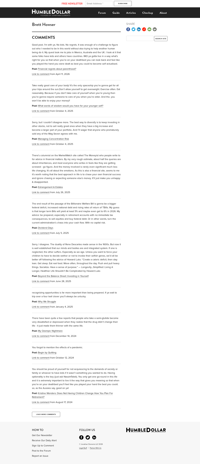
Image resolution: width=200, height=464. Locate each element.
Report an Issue (40, 456)
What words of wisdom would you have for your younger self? (70, 105)
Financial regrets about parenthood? (57, 69)
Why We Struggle (47, 301)
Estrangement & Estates (50, 187)
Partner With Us (95, 448)
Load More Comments (46, 414)
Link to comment (41, 74)
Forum (102, 13)
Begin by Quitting (47, 352)
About (163, 13)
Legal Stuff (83, 448)
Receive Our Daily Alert (44, 440)
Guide (116, 13)
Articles (131, 13)
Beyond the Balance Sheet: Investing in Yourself (63, 276)
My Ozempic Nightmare (50, 330)
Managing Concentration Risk (53, 138)
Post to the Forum (41, 450)
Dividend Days (45, 227)
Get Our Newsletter (42, 435)
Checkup (147, 13)
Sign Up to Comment (43, 445)
